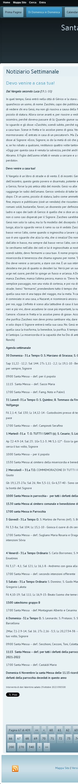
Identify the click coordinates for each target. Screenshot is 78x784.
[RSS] (15, 768)
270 (21, 747)
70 (44, 738)
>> (46, 747)
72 (60, 738)
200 (11, 747)
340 (31, 747)
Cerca (32, 2)
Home (6, 2)
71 (52, 738)
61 (59, 730)
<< (36, 730)
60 (51, 730)
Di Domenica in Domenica (44, 12)
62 (67, 730)
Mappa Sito (62, 768)
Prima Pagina (13, 12)
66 (10, 738)
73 (69, 738)
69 (35, 738)
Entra (42, 2)
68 (27, 738)
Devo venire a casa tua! (30, 83)
